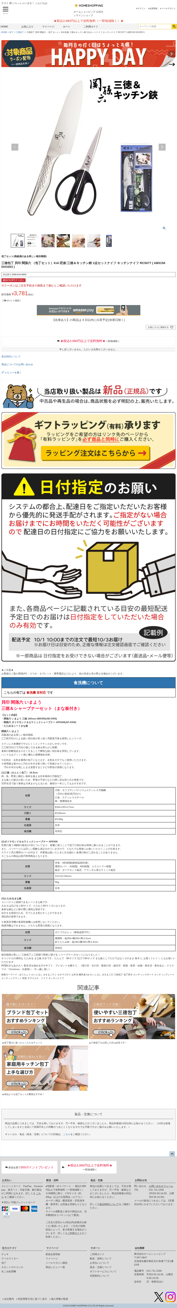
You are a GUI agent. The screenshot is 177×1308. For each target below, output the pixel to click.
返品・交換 (97, 1180)
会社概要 (140, 1248)
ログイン (141, 8)
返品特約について (11, 356)
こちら (66, 1134)
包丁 (11, 32)
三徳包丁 (20, 32)
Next (171, 54)
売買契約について (99, 1275)
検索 (174, 26)
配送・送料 (52, 1180)
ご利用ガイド (91, 26)
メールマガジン (168, 8)
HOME (4, 26)
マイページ (48, 26)
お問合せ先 (141, 1180)
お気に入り (27, 26)
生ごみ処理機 (8, 1271)
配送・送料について (101, 1258)
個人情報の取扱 (59, 1298)
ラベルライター (9, 1258)
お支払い (7, 1180)
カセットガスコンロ (12, 1267)
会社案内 (9, 1298)
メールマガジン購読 (56, 1262)
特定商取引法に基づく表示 (32, 1298)
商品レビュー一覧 (55, 1267)
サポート (95, 1248)
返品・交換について (101, 1267)
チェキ (5, 1254)
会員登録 (153, 8)
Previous (5, 54)
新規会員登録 (53, 1254)
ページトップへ (172, 1154)
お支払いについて (99, 1262)
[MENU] (5, 10)
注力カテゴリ (9, 1248)
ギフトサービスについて (103, 1271)
